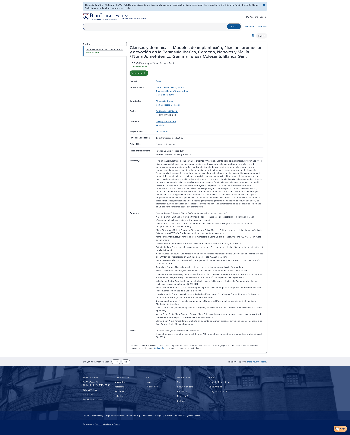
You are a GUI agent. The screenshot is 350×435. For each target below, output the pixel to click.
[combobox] (155, 26)
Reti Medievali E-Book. (167, 111)
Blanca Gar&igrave (165, 101)
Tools (260, 35)
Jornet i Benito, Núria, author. (170, 87)
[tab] (105, 51)
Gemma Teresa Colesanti (168, 104)
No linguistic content (166, 121)
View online (137, 73)
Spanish (160, 124)
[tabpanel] (196, 69)
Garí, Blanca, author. (166, 94)
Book (158, 80)
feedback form (160, 348)
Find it (234, 26)
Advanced (249, 26)
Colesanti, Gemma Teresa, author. (172, 90)
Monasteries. (162, 131)
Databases (262, 26)
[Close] (264, 5)
